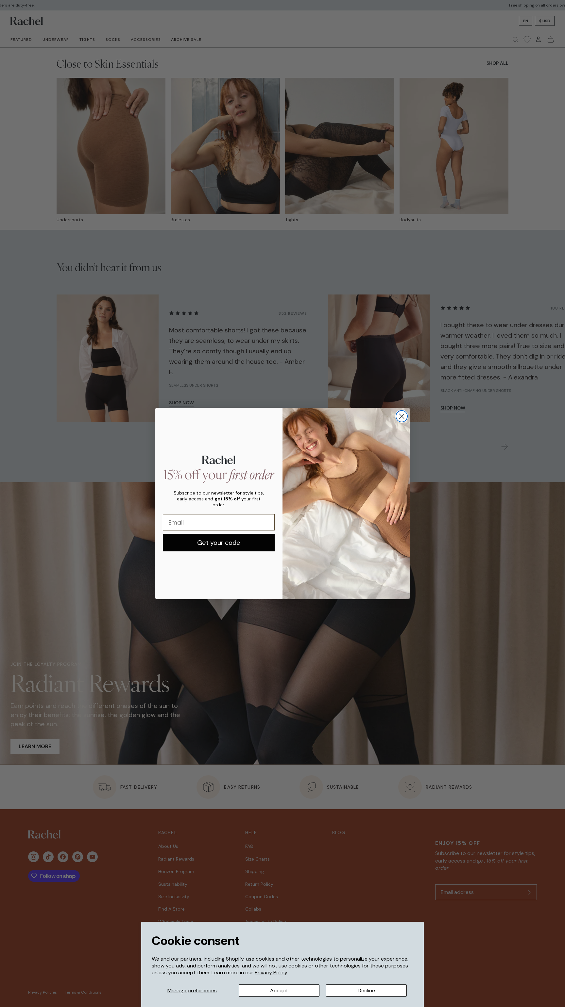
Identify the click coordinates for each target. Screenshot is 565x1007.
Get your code (218, 542)
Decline (366, 990)
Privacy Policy (271, 972)
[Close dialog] (401, 416)
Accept (279, 990)
